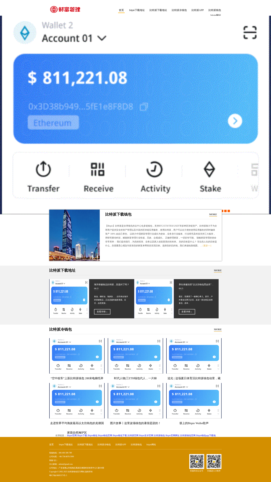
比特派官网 (133, 435)
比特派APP (197, 10)
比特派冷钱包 (179, 10)
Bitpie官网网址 (172, 435)
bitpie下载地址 (137, 10)
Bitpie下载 (82, 435)
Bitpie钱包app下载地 (206, 435)
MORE (213, 214)
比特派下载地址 (158, 10)
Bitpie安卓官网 (146, 435)
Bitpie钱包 (92, 435)
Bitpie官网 (72, 435)
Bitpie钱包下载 (120, 435)
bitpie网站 (151, 444)
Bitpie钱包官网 (105, 435)
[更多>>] (207, 245)
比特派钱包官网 (188, 435)
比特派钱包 (214, 10)
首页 (121, 10)
